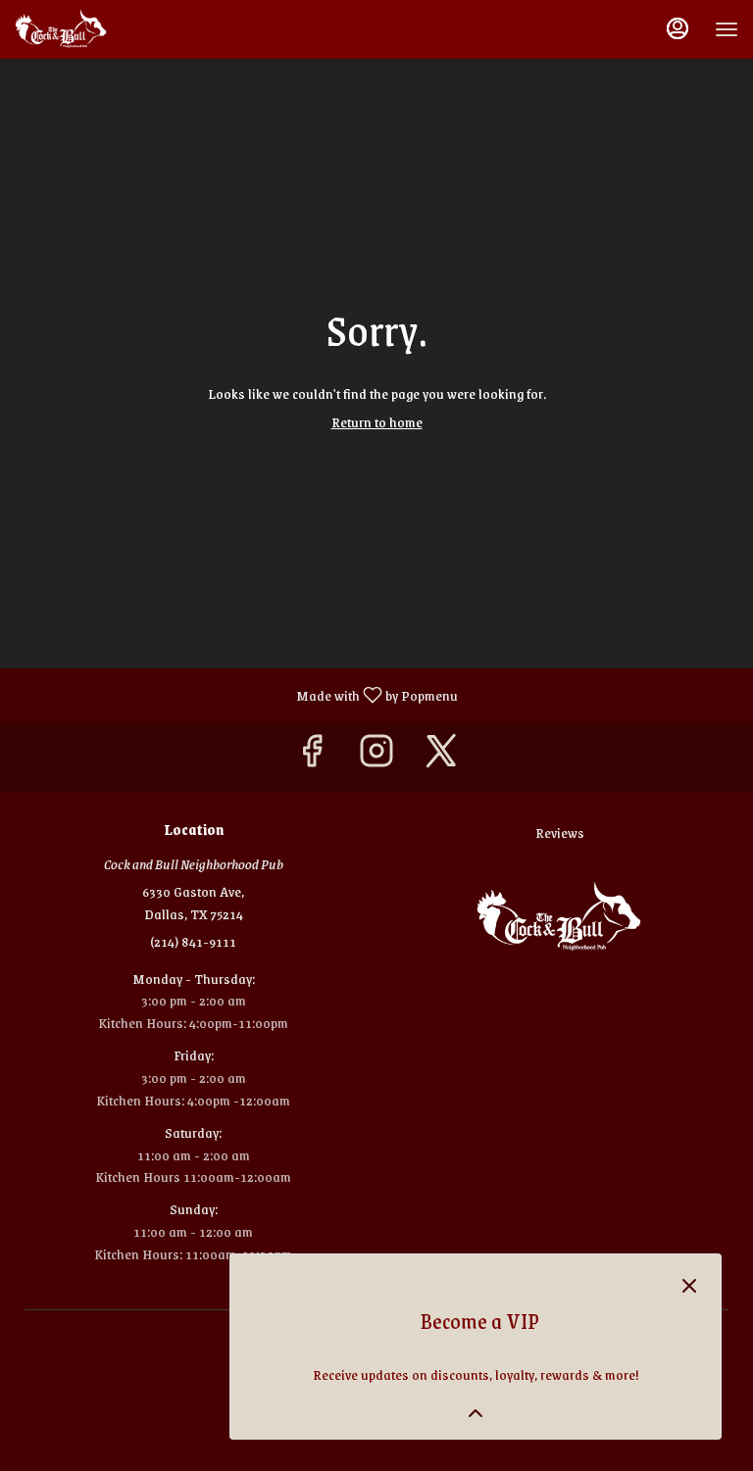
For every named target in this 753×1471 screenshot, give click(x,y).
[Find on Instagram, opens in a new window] (376, 756)
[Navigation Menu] (726, 29)
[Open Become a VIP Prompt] (475, 1413)
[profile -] (677, 28)
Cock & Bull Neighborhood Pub (560, 917)
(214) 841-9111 (193, 941)
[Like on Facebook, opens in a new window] (311, 756)
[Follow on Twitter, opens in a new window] (441, 756)
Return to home (377, 421)
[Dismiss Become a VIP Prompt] (689, 1285)
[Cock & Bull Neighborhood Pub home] (103, 29)
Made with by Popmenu (236, 694)
